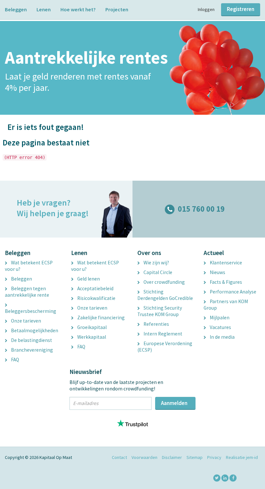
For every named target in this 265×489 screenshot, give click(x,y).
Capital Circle (157, 272)
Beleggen (16, 9)
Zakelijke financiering (100, 317)
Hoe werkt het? (78, 9)
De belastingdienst (31, 340)
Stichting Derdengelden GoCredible (165, 295)
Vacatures (220, 327)
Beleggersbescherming (30, 311)
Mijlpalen (219, 317)
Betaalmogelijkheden (34, 330)
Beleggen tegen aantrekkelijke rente (27, 291)
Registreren (240, 9)
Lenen (44, 9)
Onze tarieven (25, 321)
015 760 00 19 (201, 209)
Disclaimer (172, 457)
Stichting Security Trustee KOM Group (159, 311)
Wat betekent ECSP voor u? (29, 266)
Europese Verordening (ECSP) (164, 346)
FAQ (14, 359)
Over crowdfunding (164, 282)
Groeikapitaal (91, 327)
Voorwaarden (144, 457)
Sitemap (194, 457)
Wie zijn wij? (156, 263)
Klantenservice (225, 263)
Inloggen (206, 9)
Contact (119, 457)
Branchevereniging (31, 350)
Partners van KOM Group (226, 304)
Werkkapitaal (91, 337)
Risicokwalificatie (95, 298)
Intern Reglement (162, 334)
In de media (222, 337)
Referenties (156, 324)
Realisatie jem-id (242, 457)
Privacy (214, 457)
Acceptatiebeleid (94, 288)
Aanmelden (174, 403)
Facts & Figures (225, 282)
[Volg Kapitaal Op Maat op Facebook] (233, 478)
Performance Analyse (232, 292)
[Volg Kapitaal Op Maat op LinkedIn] (224, 478)
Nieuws (217, 272)
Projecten (116, 9)
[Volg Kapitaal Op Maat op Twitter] (216, 478)
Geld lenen (88, 279)
